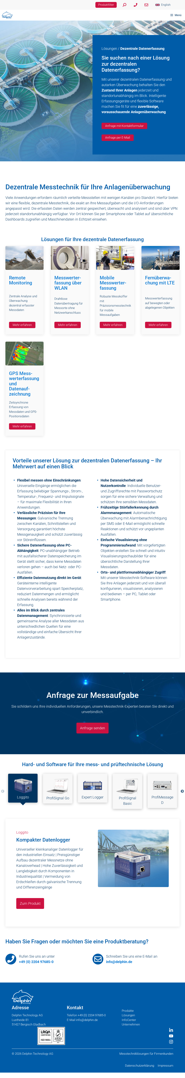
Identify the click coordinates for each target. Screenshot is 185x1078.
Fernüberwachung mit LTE (160, 280)
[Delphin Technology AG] (7, 15)
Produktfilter (106, 4)
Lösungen (109, 48)
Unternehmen (131, 1024)
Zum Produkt (30, 903)
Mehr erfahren (22, 325)
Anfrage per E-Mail (117, 137)
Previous (3, 791)
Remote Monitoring (20, 280)
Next (182, 791)
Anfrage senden (92, 728)
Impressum (165, 1065)
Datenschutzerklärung (139, 1065)
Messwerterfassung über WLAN (67, 283)
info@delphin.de (119, 962)
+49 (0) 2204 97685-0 (36, 962)
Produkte (128, 1010)
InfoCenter (129, 1020)
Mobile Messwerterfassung (113, 283)
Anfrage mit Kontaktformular (124, 126)
